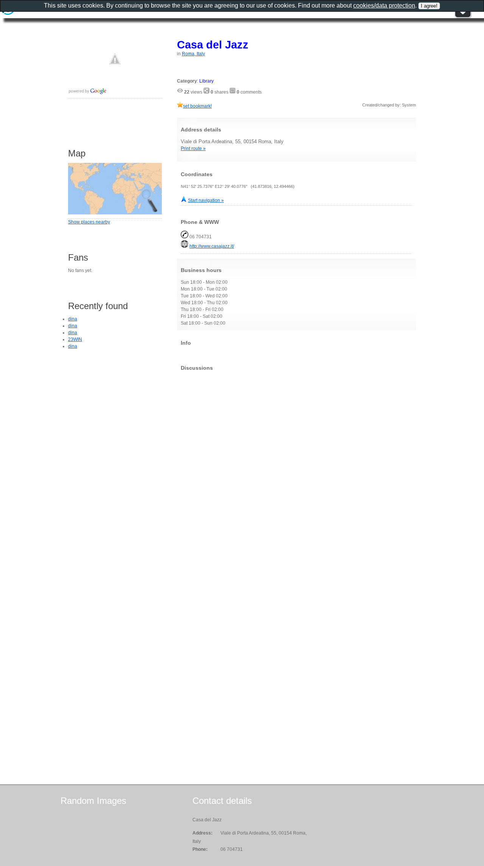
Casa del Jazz (212, 44)
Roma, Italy (193, 53)
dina (72, 319)
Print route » (193, 148)
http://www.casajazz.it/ (211, 246)
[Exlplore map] (115, 213)
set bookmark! (197, 106)
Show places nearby (89, 222)
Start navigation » (206, 200)
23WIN (75, 339)
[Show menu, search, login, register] (463, 16)
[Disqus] (296, 471)
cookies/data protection (384, 5)
